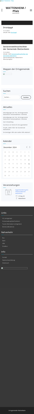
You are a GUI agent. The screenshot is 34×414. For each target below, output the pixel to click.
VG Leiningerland (7, 218)
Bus (3, 238)
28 (17, 156)
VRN (3, 243)
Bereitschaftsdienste (8, 227)
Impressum (5, 263)
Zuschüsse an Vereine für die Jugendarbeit (15, 125)
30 (25, 156)
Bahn (3, 240)
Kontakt (4, 257)
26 (9, 156)
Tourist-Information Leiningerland (12, 224)
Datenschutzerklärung (8, 260)
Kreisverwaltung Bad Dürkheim (11, 221)
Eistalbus (5, 246)
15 (29, 164)
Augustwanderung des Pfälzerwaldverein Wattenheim (21, 191)
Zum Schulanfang (8, 122)
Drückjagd (8, 27)
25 (5, 156)
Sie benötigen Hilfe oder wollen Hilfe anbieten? (16, 132)
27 (13, 156)
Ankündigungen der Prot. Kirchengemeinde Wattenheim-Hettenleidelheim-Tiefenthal (15, 113)
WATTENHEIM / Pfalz (16, 9)
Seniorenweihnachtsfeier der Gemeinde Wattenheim (16, 47)
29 (21, 156)
